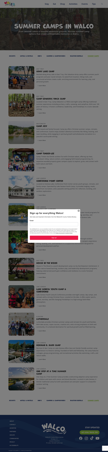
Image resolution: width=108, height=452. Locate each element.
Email (31, 220)
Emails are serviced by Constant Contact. (64, 233)
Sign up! (54, 237)
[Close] (79, 211)
